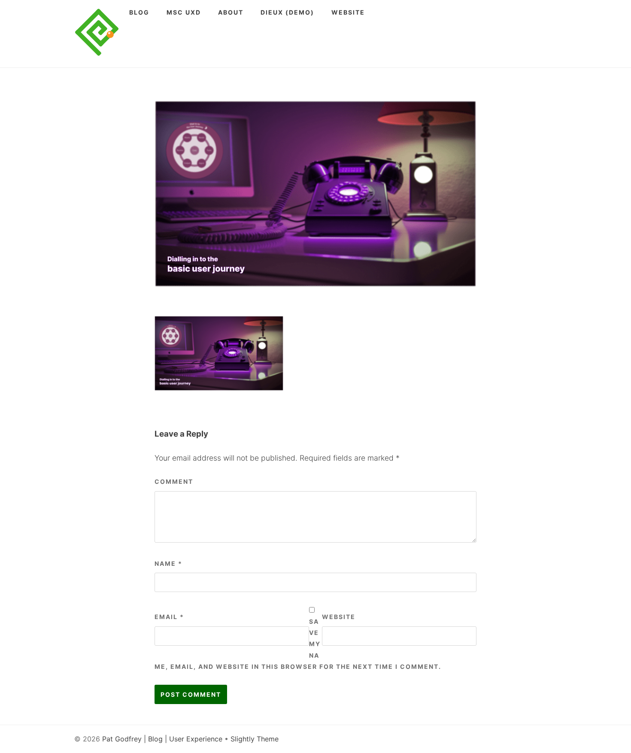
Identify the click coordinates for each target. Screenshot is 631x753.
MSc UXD (184, 12)
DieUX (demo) (287, 12)
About (230, 12)
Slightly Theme (255, 739)
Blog (139, 12)
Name (168, 563)
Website (348, 12)
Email (169, 616)
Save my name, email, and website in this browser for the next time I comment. (298, 644)
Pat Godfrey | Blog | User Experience (162, 739)
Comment (174, 481)
